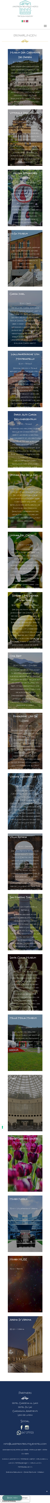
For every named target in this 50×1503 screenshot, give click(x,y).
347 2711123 (28, 1433)
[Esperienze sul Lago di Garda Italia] (23, 21)
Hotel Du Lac (25, 1408)
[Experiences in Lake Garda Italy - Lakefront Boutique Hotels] (27, 21)
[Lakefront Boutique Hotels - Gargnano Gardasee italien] (25, 9)
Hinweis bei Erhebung (9, 1501)
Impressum (40, 1472)
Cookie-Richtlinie (30, 1472)
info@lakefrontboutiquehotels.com (25, 1444)
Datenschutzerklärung (14, 1472)
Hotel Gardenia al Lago (25, 1404)
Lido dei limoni (25, 1415)
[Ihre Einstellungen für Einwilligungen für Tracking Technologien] (2, 1127)
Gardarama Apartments (25, 1412)
